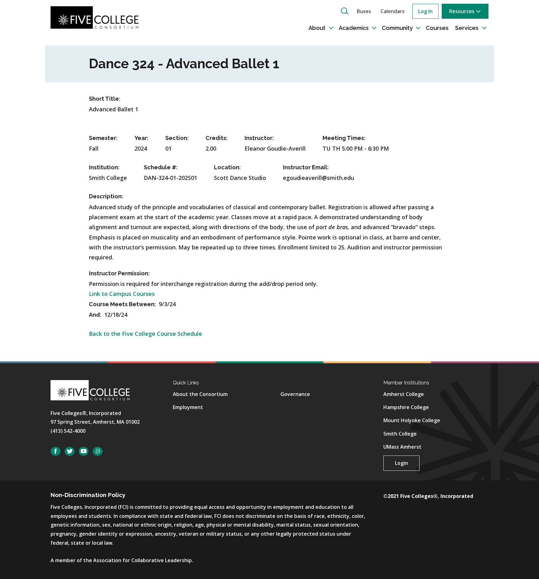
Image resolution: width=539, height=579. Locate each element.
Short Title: (104, 98)
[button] (344, 11)
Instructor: (259, 138)
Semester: (103, 138)
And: (96, 314)
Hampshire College (406, 407)
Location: (227, 167)
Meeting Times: (344, 138)
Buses (364, 11)
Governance (295, 394)
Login (401, 463)
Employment (188, 407)
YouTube (84, 451)
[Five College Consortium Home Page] (94, 17)
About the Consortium (200, 394)
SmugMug (98, 451)
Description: (106, 196)
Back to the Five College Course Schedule (145, 333)
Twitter (70, 451)
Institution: (104, 167)
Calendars (393, 11)
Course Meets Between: (123, 304)
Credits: (217, 138)
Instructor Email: (306, 167)
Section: (177, 138)
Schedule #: (161, 167)
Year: (141, 138)
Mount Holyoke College (411, 420)
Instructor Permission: (119, 273)
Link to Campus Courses (122, 293)
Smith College (400, 433)
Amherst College (403, 394)
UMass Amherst (402, 446)
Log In (425, 11)
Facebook (56, 451)
